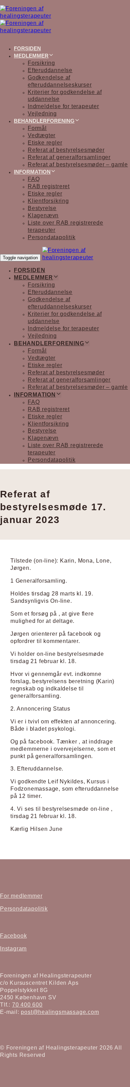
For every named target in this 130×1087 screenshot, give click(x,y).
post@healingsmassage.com (60, 1012)
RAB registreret (49, 186)
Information (32, 172)
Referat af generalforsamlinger (69, 157)
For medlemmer (21, 896)
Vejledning (42, 113)
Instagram (13, 948)
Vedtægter (41, 135)
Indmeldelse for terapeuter (63, 106)
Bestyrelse (42, 208)
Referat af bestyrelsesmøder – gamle (78, 164)
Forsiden (27, 48)
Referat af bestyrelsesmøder (66, 150)
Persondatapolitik (52, 237)
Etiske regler (45, 143)
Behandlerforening (44, 121)
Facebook (13, 936)
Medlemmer (31, 56)
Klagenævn (43, 215)
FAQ (34, 179)
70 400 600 (27, 1005)
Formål (37, 128)
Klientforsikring (48, 201)
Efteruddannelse (50, 70)
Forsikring (41, 63)
